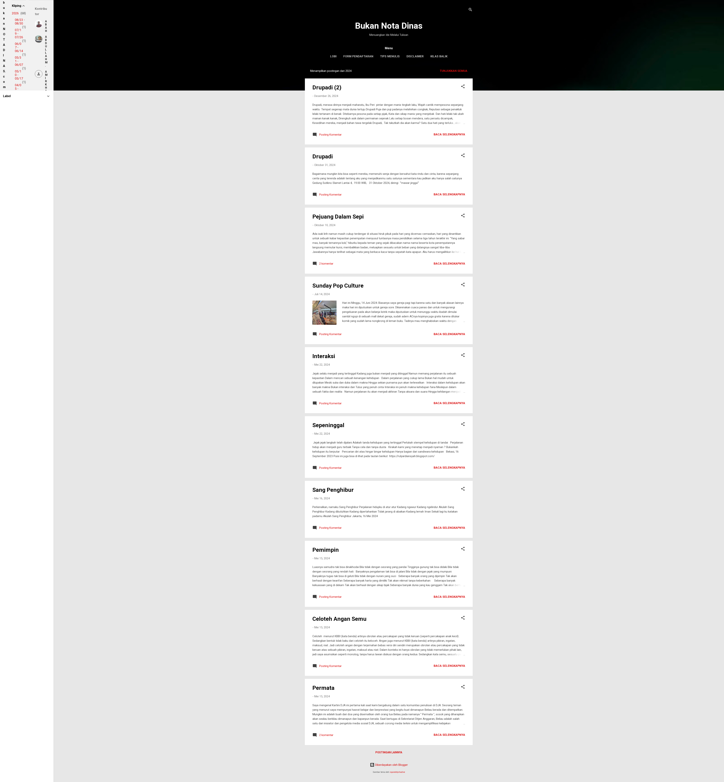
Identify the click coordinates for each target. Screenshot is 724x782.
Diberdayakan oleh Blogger (391, 765)
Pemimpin (325, 549)
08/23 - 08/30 (20, 21)
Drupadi (322, 156)
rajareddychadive (397, 772)
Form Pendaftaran (358, 56)
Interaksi (323, 356)
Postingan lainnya (388, 752)
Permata (323, 688)
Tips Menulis (390, 56)
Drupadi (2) (326, 87)
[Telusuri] (470, 10)
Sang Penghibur (333, 490)
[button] (463, 87)
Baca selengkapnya (449, 134)
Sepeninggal (328, 425)
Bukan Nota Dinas (389, 26)
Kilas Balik (438, 56)
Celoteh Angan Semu (339, 618)
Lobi (333, 56)
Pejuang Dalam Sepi (338, 216)
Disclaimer (415, 56)
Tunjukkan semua (453, 71)
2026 (15, 13)
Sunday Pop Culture (338, 285)
